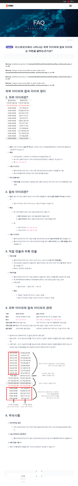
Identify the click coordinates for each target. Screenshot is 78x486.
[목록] (39, 473)
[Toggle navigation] (70, 5)
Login (64, 1)
